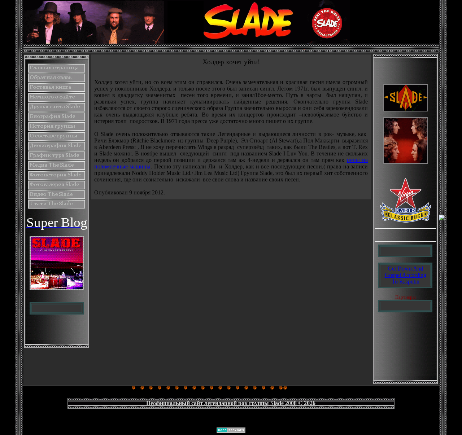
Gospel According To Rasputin (405, 278)
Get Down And (405, 268)
